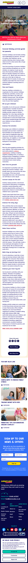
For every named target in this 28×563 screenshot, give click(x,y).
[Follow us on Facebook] (3, 529)
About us (12, 508)
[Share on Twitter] (13, 341)
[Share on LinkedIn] (15, 341)
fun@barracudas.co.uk (12, 499)
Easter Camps (5, 511)
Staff (11, 514)
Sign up (14, 463)
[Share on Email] (18, 341)
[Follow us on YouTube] (12, 529)
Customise (14, 555)
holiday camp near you (11, 200)
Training (21, 514)
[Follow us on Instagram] (16, 529)
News (11, 517)
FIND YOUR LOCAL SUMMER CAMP (12, 328)
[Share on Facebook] (10, 341)
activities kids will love (15, 225)
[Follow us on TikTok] (24, 529)
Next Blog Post (14, 353)
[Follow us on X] (8, 529)
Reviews (12, 511)
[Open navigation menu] (23, 2)
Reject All (14, 559)
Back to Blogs (14, 347)
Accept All (14, 551)
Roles (20, 507)
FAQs (20, 516)
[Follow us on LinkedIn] (20, 529)
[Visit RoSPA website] (22, 534)
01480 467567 (14, 496)
